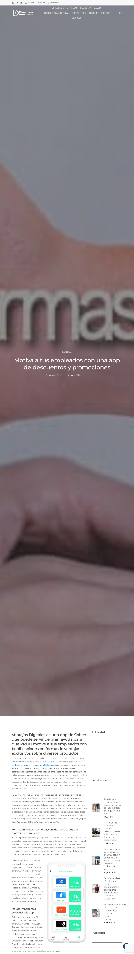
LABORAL (67, 352)
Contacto (31, 3)
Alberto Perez (55, 375)
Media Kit (41, 3)
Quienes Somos (53, 3)
